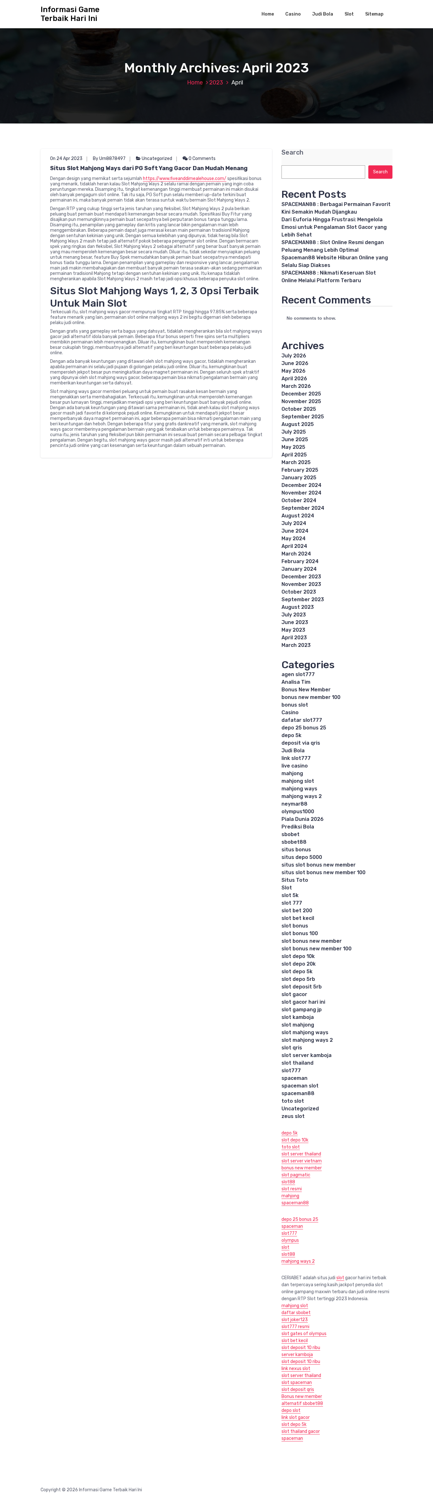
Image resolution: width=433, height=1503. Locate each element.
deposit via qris (300, 743)
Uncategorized (157, 158)
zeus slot (293, 1116)
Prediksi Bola (297, 827)
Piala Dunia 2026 (302, 819)
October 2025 (298, 409)
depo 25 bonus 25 (303, 728)
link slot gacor (295, 1417)
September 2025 (302, 417)
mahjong (292, 773)
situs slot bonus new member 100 (323, 872)
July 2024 (293, 523)
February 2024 (300, 561)
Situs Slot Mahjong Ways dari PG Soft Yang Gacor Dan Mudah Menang (149, 168)
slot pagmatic (295, 1175)
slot (285, 1247)
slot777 (291, 1070)
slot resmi (291, 1189)
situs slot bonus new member (318, 865)
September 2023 (302, 599)
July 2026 (293, 356)
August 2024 (297, 516)
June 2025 (294, 439)
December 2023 (301, 577)
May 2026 (293, 371)
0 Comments (202, 158)
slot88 (288, 1182)
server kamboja (297, 1354)
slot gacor (294, 994)
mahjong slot (297, 781)
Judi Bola (322, 14)
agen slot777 (298, 674)
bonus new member (301, 1168)
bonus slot (294, 705)
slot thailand (297, 1063)
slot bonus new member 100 (316, 949)
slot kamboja (297, 1017)
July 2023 (293, 615)
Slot (349, 14)
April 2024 (294, 546)
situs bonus (296, 850)
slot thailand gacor (300, 1431)
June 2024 (294, 531)
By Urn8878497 (109, 158)
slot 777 (291, 903)
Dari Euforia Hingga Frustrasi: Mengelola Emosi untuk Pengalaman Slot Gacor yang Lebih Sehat (334, 227)
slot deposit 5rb (301, 987)
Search (292, 152)
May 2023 (293, 630)
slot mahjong (297, 1025)
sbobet (290, 834)
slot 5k (290, 895)
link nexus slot (295, 1368)
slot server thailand (301, 1154)
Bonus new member (301, 1396)
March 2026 (296, 386)
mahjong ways (299, 789)
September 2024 (302, 508)
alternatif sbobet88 (302, 1403)
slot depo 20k (298, 964)
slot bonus (294, 926)
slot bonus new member (311, 941)
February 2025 (299, 470)
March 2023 (296, 645)
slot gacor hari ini (303, 1002)
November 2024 (301, 493)
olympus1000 (297, 811)
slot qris (291, 1048)
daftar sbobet (296, 1312)
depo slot (291, 1410)
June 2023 (294, 622)
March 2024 (296, 554)
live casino (294, 766)
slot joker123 (294, 1319)
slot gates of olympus (303, 1333)
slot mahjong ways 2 (307, 1040)
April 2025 (294, 455)
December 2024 (301, 485)
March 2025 (296, 462)
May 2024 (293, 538)
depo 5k (291, 735)
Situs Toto (294, 880)
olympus (290, 1240)
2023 (216, 82)
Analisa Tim (295, 682)
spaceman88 (297, 1093)
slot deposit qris (297, 1389)
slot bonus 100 (299, 933)
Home (268, 14)
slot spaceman (296, 1382)
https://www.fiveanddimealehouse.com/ (184, 178)
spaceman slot (300, 1086)
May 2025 (293, 447)
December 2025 (301, 394)
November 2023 (301, 584)
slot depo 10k (298, 956)
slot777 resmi (295, 1326)
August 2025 (297, 424)
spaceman (294, 1078)
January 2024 (299, 569)
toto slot (292, 1101)
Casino (293, 14)
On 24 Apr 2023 (66, 158)
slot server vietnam (301, 1161)
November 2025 (301, 401)
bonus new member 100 (310, 697)
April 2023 (294, 638)
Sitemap (374, 14)
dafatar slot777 (301, 720)
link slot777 (296, 758)
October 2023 (298, 592)
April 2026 (294, 379)
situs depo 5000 (301, 857)
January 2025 (298, 478)
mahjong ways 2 (301, 796)
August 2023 (297, 607)
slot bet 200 (296, 911)
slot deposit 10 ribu (300, 1347)
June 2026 (294, 363)
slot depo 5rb (298, 979)
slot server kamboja (306, 1055)
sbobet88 (294, 842)
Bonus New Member (306, 690)
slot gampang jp (302, 1010)
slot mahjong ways (304, 1032)
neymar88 (294, 804)
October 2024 (298, 500)
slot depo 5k (297, 971)
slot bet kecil (297, 918)
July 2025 (293, 432)
